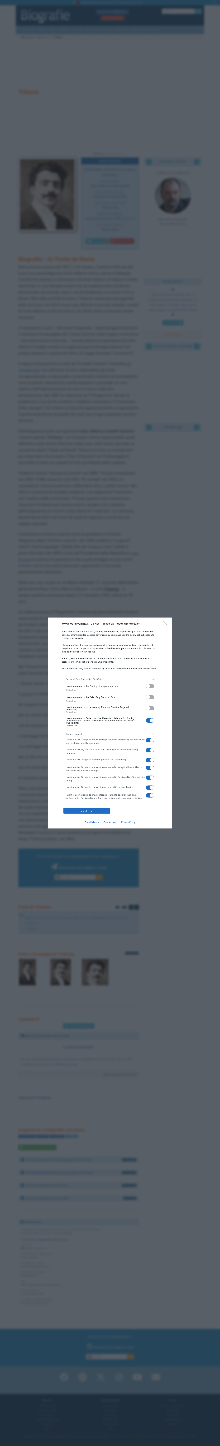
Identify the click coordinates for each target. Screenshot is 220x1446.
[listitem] (110, 679)
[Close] (166, 624)
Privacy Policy (128, 822)
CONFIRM (87, 811)
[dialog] (110, 723)
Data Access (110, 822)
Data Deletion (92, 822)
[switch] (150, 686)
